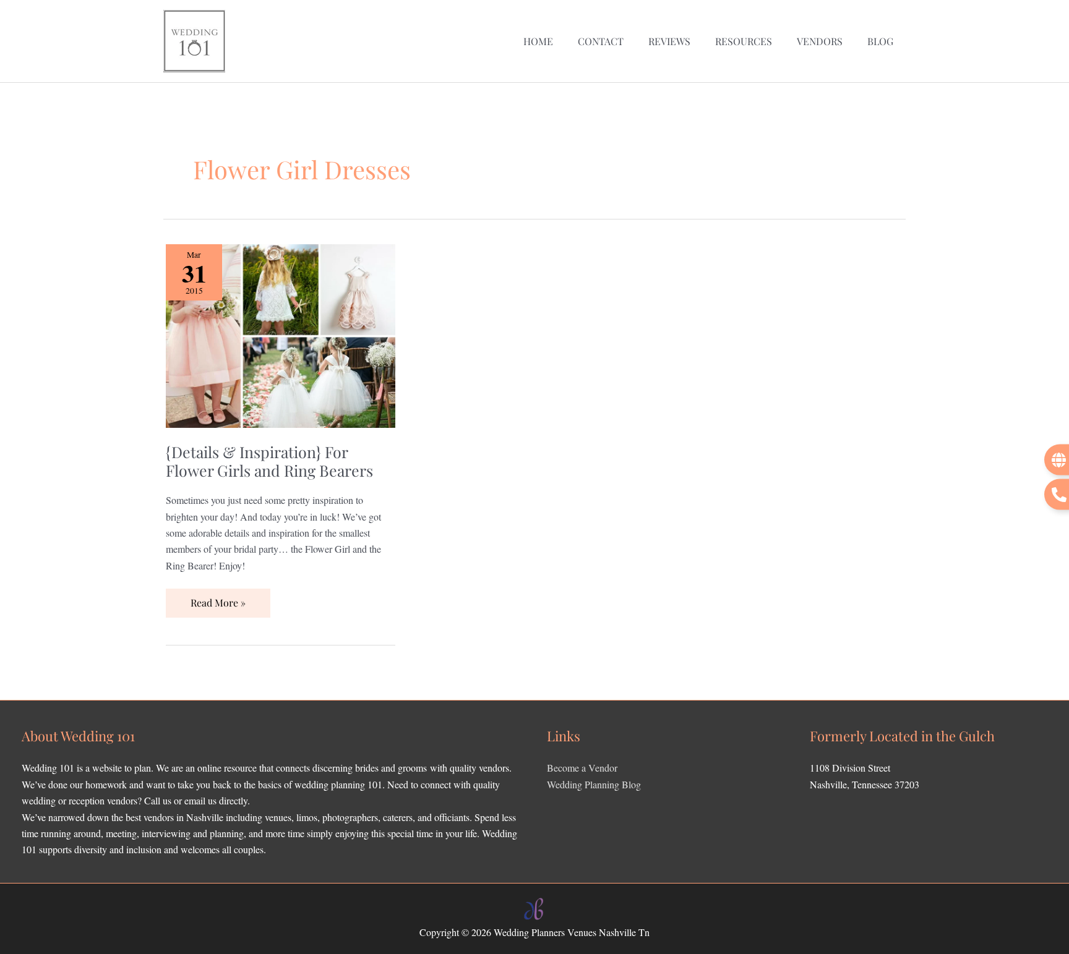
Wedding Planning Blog (594, 784)
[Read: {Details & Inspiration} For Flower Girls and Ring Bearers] (280, 334)
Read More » (218, 599)
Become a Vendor (582, 767)
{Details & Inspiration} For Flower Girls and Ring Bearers (269, 461)
